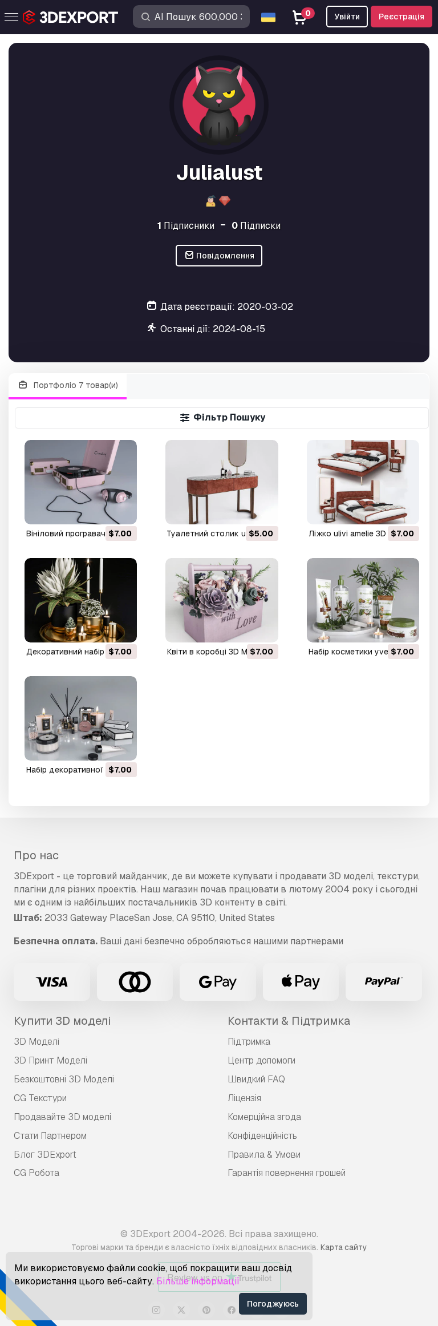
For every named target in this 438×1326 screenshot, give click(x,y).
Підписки (256, 226)
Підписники (185, 226)
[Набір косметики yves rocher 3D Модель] (363, 600)
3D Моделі (36, 1042)
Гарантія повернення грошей (287, 1173)
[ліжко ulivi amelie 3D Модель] (363, 482)
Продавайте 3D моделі (62, 1117)
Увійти (347, 16)
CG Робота (36, 1173)
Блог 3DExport (45, 1155)
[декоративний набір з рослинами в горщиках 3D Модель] (81, 600)
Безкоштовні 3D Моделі (64, 1079)
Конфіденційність (262, 1136)
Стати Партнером (50, 1136)
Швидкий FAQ (256, 1079)
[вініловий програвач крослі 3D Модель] (81, 482)
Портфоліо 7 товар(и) (74, 385)
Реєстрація (401, 16)
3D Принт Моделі (50, 1060)
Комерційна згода (264, 1117)
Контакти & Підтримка (289, 1020)
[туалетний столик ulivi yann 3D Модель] (221, 482)
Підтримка (249, 1042)
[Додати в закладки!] (120, 508)
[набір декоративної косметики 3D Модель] (81, 718)
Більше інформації (198, 1281)
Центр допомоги (261, 1060)
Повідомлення (224, 255)
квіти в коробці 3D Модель (220, 651)
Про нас (36, 855)
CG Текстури (40, 1098)
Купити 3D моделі (62, 1020)
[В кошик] (97, 508)
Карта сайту (344, 1247)
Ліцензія (244, 1098)
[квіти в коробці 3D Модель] (221, 600)
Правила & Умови (264, 1155)
